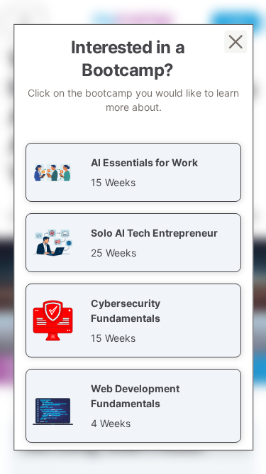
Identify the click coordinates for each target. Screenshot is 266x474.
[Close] (234, 41)
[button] (133, 171)
